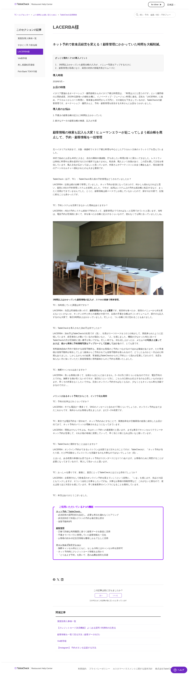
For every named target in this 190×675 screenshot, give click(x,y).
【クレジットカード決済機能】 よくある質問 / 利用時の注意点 (86, 628)
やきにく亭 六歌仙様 (27, 45)
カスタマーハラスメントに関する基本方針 (132, 668)
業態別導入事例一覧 (27, 38)
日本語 (170, 4)
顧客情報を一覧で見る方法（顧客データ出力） (79, 634)
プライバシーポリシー (99, 668)
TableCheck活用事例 (68, 15)
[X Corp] (58, 579)
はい (101, 595)
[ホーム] (33, 5)
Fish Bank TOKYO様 (27, 71)
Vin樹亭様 (22, 58)
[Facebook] (54, 579)
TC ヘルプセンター (22, 15)
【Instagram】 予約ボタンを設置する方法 (76, 647)
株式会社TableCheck (164, 668)
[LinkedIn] (62, 579)
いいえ (115, 595)
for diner (155, 4)
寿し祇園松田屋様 (26, 65)
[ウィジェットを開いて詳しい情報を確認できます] (179, 670)
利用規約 (82, 668)
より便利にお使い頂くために (45, 15)
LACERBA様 (24, 51)
